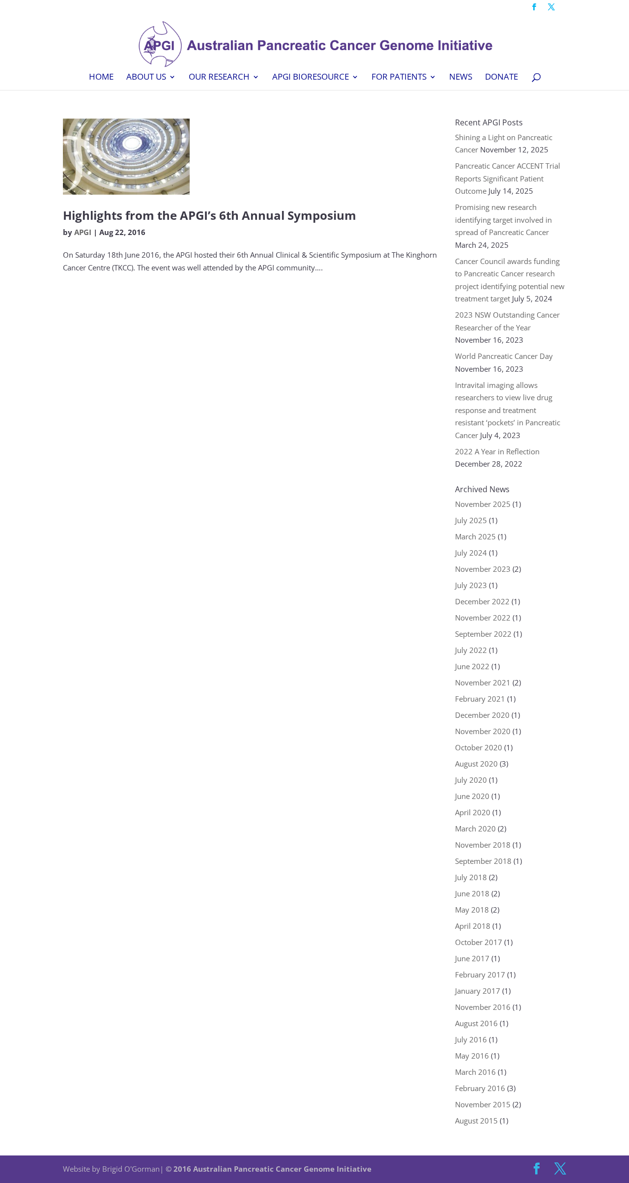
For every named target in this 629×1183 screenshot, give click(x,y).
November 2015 (483, 1104)
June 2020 (472, 796)
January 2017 (477, 991)
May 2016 (472, 1056)
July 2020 (471, 780)
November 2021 (483, 682)
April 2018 (472, 926)
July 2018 (471, 877)
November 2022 (483, 617)
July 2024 (471, 553)
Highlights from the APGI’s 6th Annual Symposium (209, 215)
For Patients (399, 77)
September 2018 (483, 861)
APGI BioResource (310, 77)
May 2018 (472, 910)
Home (101, 77)
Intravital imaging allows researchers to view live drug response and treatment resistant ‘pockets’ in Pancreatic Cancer (507, 410)
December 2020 (482, 715)
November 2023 (483, 569)
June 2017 (472, 958)
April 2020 (472, 812)
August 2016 (476, 1023)
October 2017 (478, 942)
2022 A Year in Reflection (497, 451)
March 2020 (475, 828)
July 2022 (471, 650)
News (460, 77)
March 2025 (475, 536)
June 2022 (472, 666)
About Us (146, 77)
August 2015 (476, 1120)
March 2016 (475, 1072)
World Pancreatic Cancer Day (504, 356)
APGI (82, 232)
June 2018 (472, 893)
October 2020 (478, 747)
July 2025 (471, 520)
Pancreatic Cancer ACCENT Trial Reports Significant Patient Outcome (507, 178)
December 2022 (482, 601)
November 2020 (483, 731)
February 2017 (480, 974)
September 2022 (483, 634)
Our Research (219, 77)
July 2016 (471, 1039)
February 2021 (480, 699)
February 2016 (480, 1088)
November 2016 (483, 1007)
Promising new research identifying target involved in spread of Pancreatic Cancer (503, 219)
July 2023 (471, 585)
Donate (501, 77)
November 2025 (483, 504)
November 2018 (483, 845)
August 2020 (476, 764)
